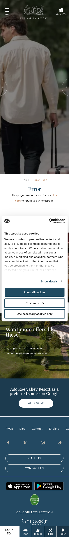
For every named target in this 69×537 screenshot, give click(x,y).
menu (7, 14)
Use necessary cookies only (34, 313)
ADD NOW (36, 403)
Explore (54, 428)
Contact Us (34, 468)
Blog (22, 428)
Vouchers (61, 14)
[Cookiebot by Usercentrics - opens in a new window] (49, 220)
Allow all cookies (34, 292)
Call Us (34, 458)
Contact (37, 428)
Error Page (40, 179)
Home (25, 179)
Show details (49, 281)
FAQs (9, 428)
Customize (32, 303)
